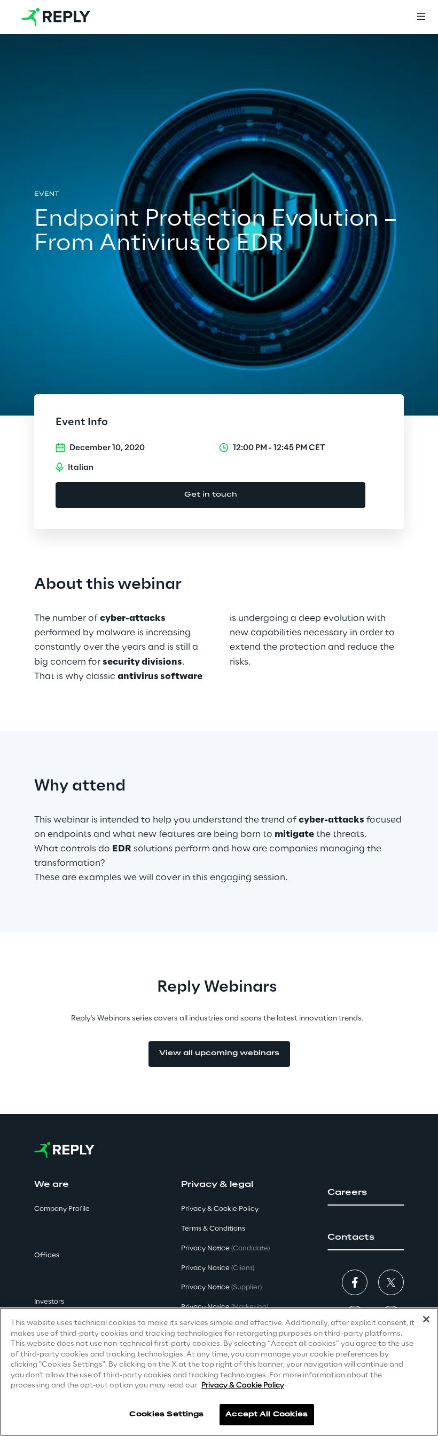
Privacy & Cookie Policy (242, 1386)
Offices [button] (46, 1255)
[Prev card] (244, 905)
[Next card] (412, 905)
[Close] (426, 1319)
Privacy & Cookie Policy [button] (220, 1209)
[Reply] (55, 17)
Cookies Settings (166, 1414)
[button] (365, 1193)
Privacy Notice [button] (225, 1248)
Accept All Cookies (266, 1414)
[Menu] (421, 17)
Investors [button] (49, 1301)
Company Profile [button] (62, 1209)
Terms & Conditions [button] (213, 1228)
